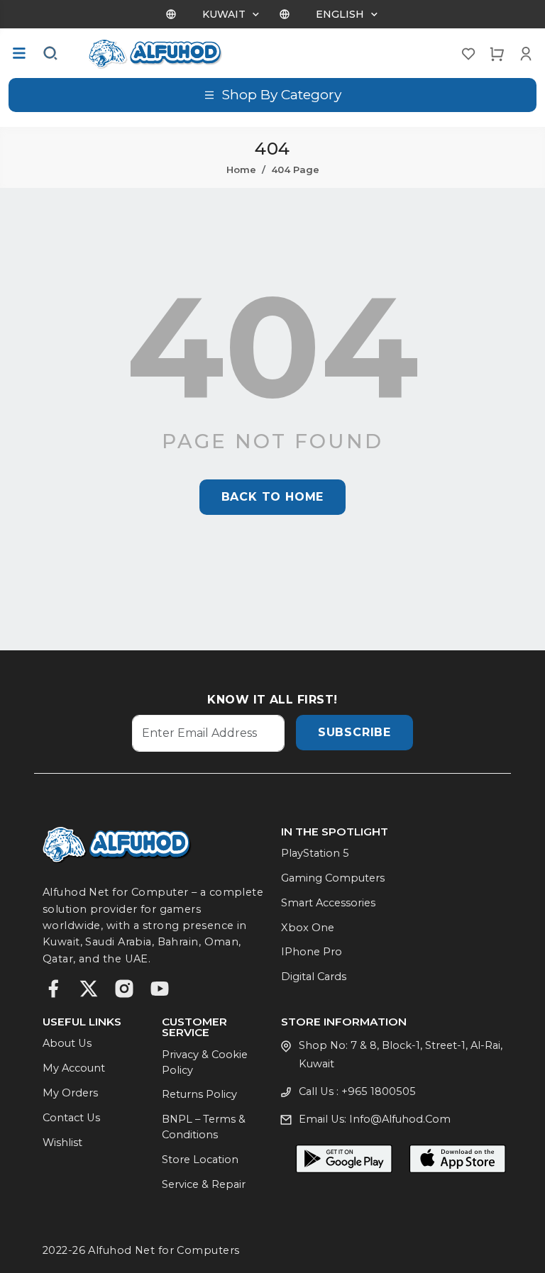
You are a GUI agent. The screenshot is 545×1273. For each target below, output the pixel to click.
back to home (272, 497)
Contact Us (71, 1117)
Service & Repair (204, 1184)
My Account (74, 1068)
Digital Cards (313, 976)
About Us (67, 1043)
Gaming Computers (333, 878)
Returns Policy (199, 1094)
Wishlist (62, 1142)
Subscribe (354, 732)
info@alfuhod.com (400, 1119)
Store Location (200, 1159)
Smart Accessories (328, 902)
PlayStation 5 (315, 853)
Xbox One (307, 927)
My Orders (70, 1092)
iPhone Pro (311, 951)
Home (241, 169)
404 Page (295, 169)
